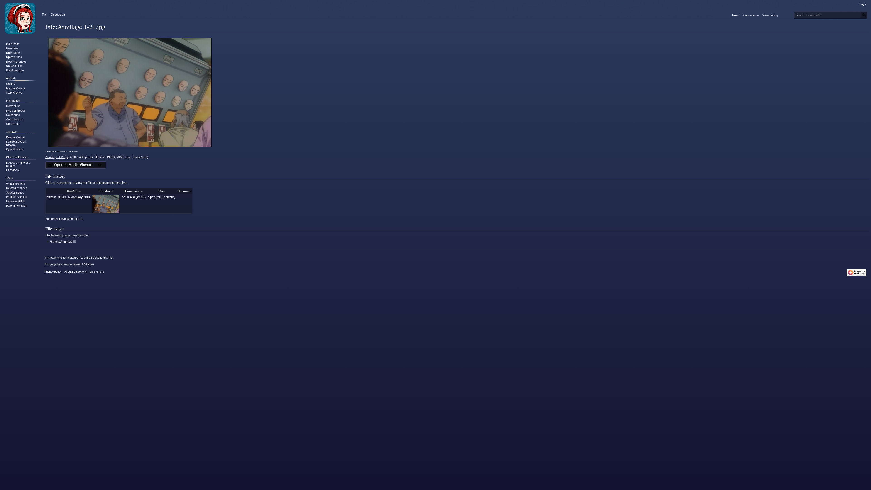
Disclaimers (96, 271)
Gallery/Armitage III (63, 241)
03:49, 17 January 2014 (74, 197)
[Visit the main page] (20, 18)
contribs (169, 197)
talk (159, 197)
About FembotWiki (75, 271)
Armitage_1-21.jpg (57, 157)
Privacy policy (52, 271)
